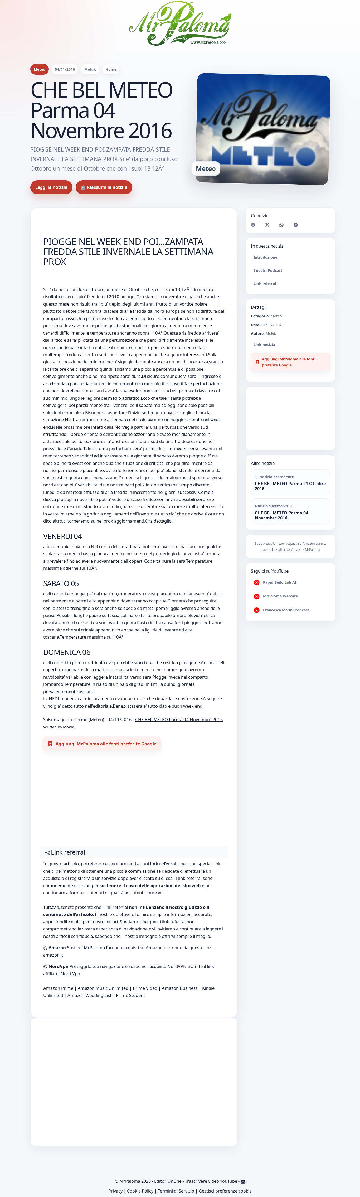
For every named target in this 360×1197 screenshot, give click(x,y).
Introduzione (265, 257)
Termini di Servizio (176, 1191)
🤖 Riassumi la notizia (104, 187)
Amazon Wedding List (89, 995)
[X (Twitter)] (267, 224)
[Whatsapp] (281, 224)
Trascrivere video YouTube (211, 1181)
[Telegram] (296, 224)
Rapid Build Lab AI (279, 582)
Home (110, 69)
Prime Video (145, 988)
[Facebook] (253, 224)
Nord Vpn (70, 974)
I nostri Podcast (268, 270)
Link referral (265, 283)
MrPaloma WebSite (280, 595)
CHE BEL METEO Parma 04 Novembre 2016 (179, 719)
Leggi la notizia (51, 187)
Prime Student (130, 995)
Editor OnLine (168, 1181)
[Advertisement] (134, 801)
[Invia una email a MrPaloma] (243, 1181)
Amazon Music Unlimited (103, 988)
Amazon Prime (58, 988)
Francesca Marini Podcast (285, 609)
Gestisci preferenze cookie (225, 1191)
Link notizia (264, 344)
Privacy (115, 1191)
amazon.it (53, 955)
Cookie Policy (140, 1191)
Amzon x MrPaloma (305, 549)
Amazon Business (180, 988)
